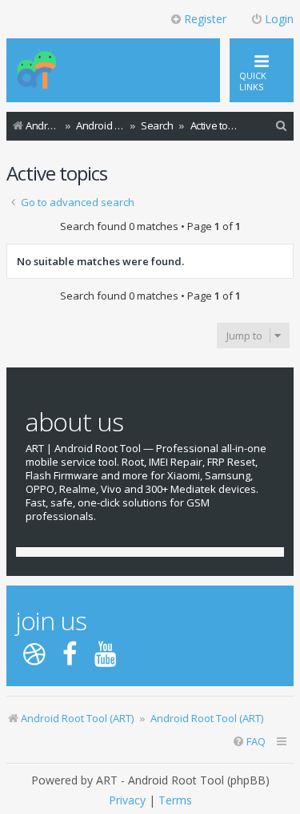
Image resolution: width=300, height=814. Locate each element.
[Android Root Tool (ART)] (37, 70)
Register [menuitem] (205, 18)
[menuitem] (281, 125)
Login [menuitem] (279, 18)
